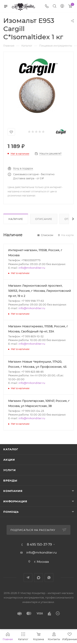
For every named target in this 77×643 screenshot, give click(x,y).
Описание (43, 219)
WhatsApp (49, 577)
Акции (9, 459)
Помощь (11, 511)
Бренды (10, 480)
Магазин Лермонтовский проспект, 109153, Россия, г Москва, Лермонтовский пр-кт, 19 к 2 (39, 291)
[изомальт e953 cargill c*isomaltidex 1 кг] (38, 88)
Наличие (15, 219)
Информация (15, 501)
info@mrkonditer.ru (31, 267)
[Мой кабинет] (62, 6)
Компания (12, 491)
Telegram (28, 577)
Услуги (9, 470)
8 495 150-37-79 (39, 544)
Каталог (10, 449)
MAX (38, 577)
